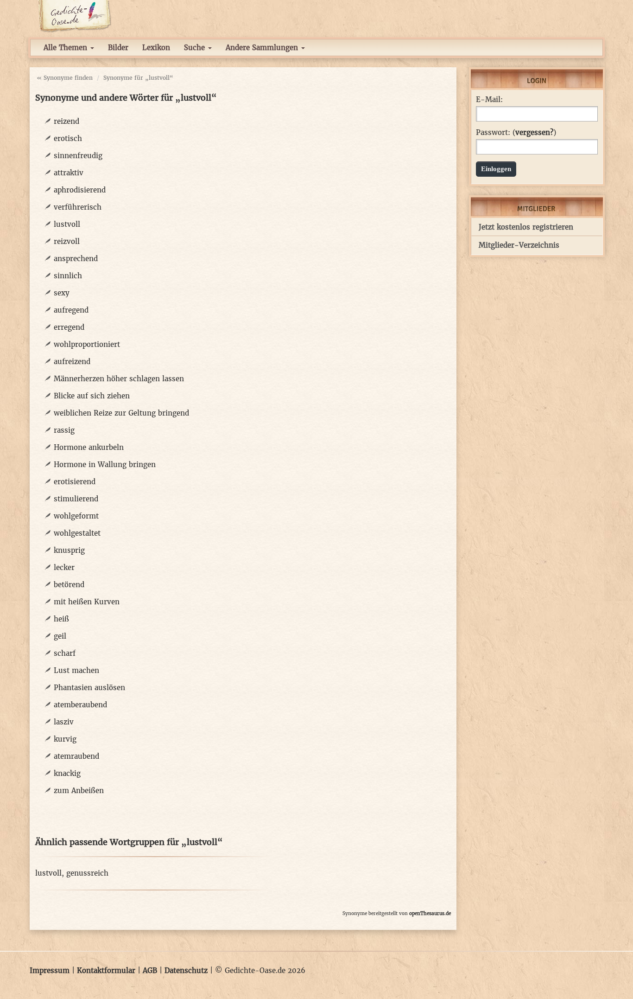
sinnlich (68, 275)
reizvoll (67, 241)
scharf (65, 653)
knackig (67, 773)
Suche (195, 47)
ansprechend (76, 258)
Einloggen (496, 169)
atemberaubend (80, 704)
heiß (61, 619)
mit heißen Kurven (87, 601)
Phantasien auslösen (89, 687)
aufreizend (72, 361)
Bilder (118, 47)
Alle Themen (66, 47)
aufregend (71, 310)
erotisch (68, 138)
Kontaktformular (106, 970)
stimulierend (76, 498)
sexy (62, 292)
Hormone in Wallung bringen (105, 464)
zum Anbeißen (79, 790)
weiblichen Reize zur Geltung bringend (121, 413)
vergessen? (534, 132)
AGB (150, 970)
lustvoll (67, 224)
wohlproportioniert (87, 344)
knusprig (69, 550)
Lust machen (76, 670)
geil (60, 636)
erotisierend (74, 481)
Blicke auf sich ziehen (92, 395)
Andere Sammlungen (263, 47)
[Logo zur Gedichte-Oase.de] (74, 15)
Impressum (50, 970)
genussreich (87, 873)
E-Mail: (489, 100)
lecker (64, 567)
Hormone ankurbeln (89, 447)
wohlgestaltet (77, 533)
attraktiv (68, 172)
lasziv (64, 721)
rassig (64, 430)
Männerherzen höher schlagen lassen (119, 378)
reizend (66, 121)
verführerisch (77, 207)
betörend (69, 584)
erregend (69, 327)
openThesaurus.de (430, 913)
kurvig (65, 739)
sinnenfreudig (78, 155)
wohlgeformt (76, 516)
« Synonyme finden (65, 77)
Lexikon (156, 47)
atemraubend (76, 756)
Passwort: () (516, 132)
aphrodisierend (80, 190)
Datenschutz (186, 970)
